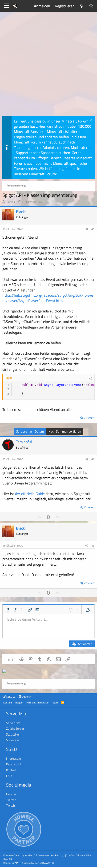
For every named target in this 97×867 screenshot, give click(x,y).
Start (55, 702)
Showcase (13, 740)
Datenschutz (14, 764)
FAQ (9, 775)
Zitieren (89, 417)
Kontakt (7, 702)
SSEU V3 (11, 696)
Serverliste (13, 722)
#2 (93, 459)
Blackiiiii (11, 201)
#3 (93, 545)
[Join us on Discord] (4, 671)
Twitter (11, 799)
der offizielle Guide (30, 494)
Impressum (13, 758)
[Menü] (6, 6)
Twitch (10, 805)
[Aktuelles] (82, 5)
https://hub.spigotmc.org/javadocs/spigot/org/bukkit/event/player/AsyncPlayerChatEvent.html (47, 297)
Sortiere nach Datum (30, 431)
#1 (93, 229)
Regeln (19, 702)
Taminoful (24, 442)
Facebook (12, 794)
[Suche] (91, 5)
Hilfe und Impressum (37, 702)
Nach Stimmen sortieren (64, 431)
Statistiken (13, 734)
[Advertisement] (48, 65)
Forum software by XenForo (34, 855)
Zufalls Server (15, 728)
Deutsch (26, 696)
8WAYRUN (48, 863)
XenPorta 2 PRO (12, 863)
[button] (7, 610)
